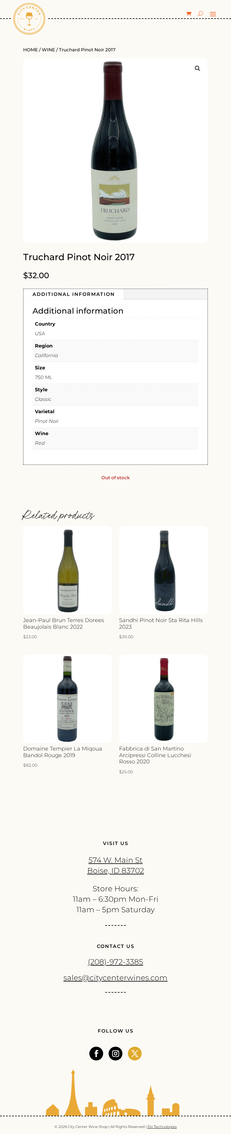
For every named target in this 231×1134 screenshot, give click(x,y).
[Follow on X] (135, 1053)
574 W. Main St (115, 860)
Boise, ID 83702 (115, 870)
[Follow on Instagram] (115, 1053)
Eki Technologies (162, 1126)
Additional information (73, 294)
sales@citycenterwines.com (115, 977)
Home (30, 50)
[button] (197, 68)
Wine (48, 50)
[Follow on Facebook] (96, 1053)
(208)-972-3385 (115, 961)
